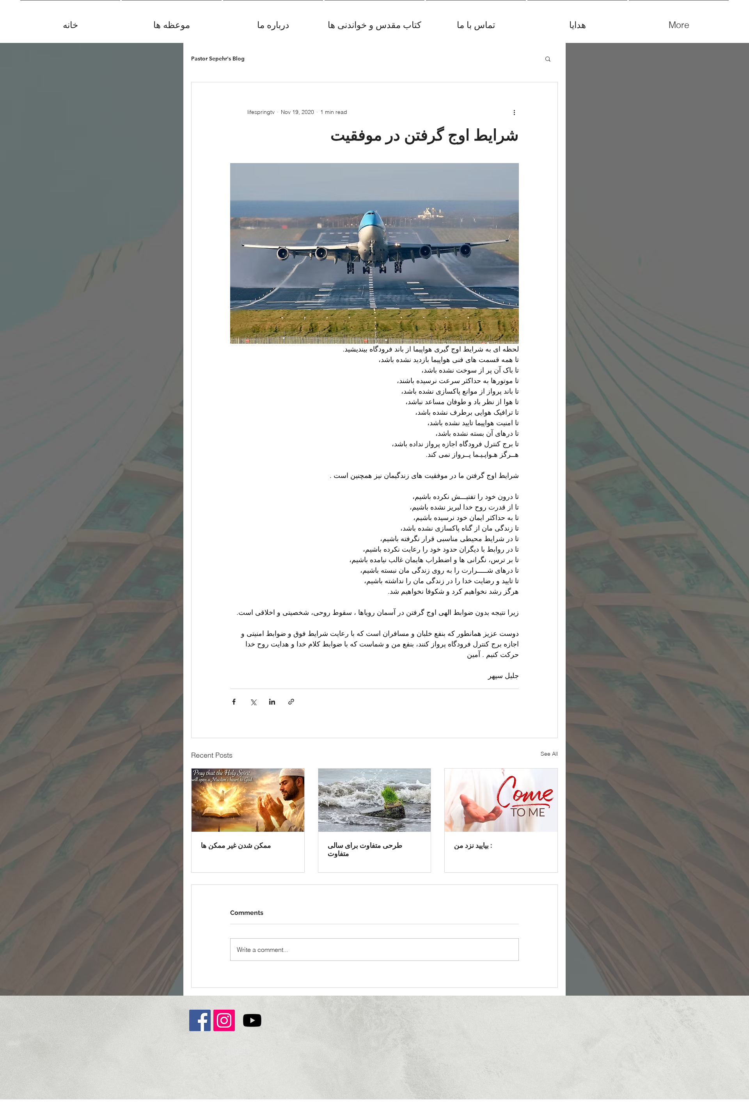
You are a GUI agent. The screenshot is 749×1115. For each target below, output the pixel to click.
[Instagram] (224, 1020)
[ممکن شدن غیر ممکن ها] (248, 800)
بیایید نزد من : (473, 845)
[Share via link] (291, 701)
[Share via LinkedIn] (272, 701)
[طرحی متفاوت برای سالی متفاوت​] (374, 800)
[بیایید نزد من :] (501, 800)
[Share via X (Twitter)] (253, 701)
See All (549, 753)
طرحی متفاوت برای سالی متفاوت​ (365, 849)
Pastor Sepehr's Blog (218, 58)
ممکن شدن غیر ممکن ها (236, 845)
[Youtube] (252, 1020)
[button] (548, 58)
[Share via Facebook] (234, 701)
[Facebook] (200, 1020)
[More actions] (514, 112)
